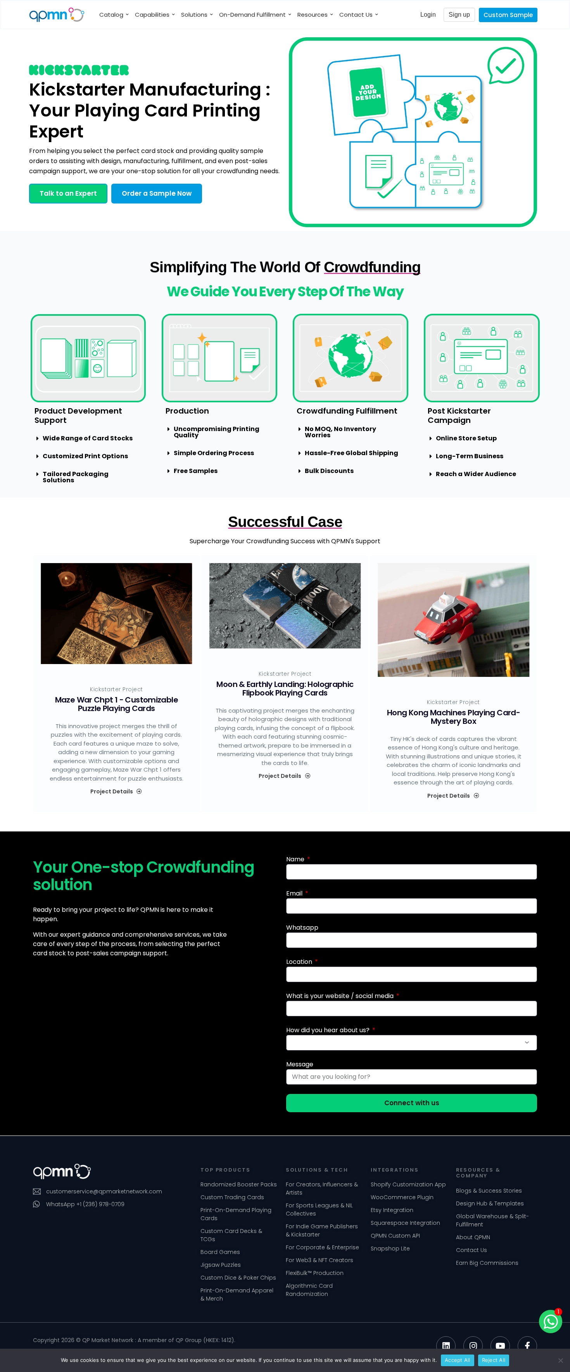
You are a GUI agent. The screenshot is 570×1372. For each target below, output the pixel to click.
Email (295, 893)
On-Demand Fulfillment (252, 14)
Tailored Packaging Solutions (76, 477)
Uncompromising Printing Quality (216, 432)
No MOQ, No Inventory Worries (340, 432)
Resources (312, 14)
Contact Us (356, 14)
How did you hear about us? (328, 1030)
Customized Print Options (85, 456)
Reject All (494, 1360)
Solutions (194, 14)
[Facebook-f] (527, 1346)
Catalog (111, 14)
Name (296, 859)
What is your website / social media (340, 995)
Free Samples (196, 470)
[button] (68, 193)
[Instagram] (473, 1346)
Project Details (111, 791)
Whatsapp (302, 927)
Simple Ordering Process (214, 453)
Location (300, 961)
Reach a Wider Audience (476, 474)
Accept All (457, 1360)
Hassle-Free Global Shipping (351, 453)
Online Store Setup (466, 438)
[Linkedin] (446, 1346)
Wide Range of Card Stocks (88, 438)
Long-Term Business (469, 456)
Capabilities (152, 14)
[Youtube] (500, 1346)
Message (299, 1064)
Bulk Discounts (329, 470)
